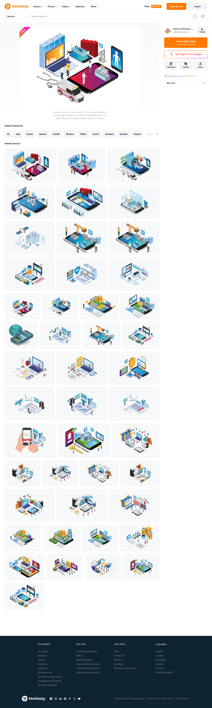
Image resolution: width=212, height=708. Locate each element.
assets (29, 134)
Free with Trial (185, 43)
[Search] (195, 16)
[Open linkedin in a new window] (60, 698)
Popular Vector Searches (88, 664)
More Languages (164, 672)
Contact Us (119, 655)
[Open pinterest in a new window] (65, 698)
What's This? (191, 76)
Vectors (37, 6)
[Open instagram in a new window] (56, 698)
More (93, 6)
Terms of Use (153, 698)
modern (70, 134)
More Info (171, 83)
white (83, 134)
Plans (147, 6)
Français (160, 668)
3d (8, 134)
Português (161, 659)
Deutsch (160, 664)
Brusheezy (43, 651)
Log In (197, 6)
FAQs (116, 651)
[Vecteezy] (17, 6)
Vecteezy (42, 655)
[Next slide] (155, 134)
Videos (65, 6)
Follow (202, 32)
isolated (109, 134)
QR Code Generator (47, 685)
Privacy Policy (167, 698)
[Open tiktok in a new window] (70, 698)
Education (43, 668)
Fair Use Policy (181, 698)
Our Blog (118, 664)
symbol (123, 134)
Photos (51, 6)
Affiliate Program (84, 659)
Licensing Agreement (86, 651)
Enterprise (43, 664)
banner (42, 134)
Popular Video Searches (87, 672)
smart (96, 134)
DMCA (79, 655)
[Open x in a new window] (74, 698)
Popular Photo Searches (88, 668)
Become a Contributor (125, 668)
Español (159, 655)
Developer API (45, 672)
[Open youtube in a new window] (79, 698)
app (18, 134)
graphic (137, 134)
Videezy (41, 659)
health (56, 134)
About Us (118, 659)
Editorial (80, 6)
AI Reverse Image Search (50, 676)
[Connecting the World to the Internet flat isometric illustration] (21, 335)
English (159, 651)
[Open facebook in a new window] (51, 698)
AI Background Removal (49, 680)
